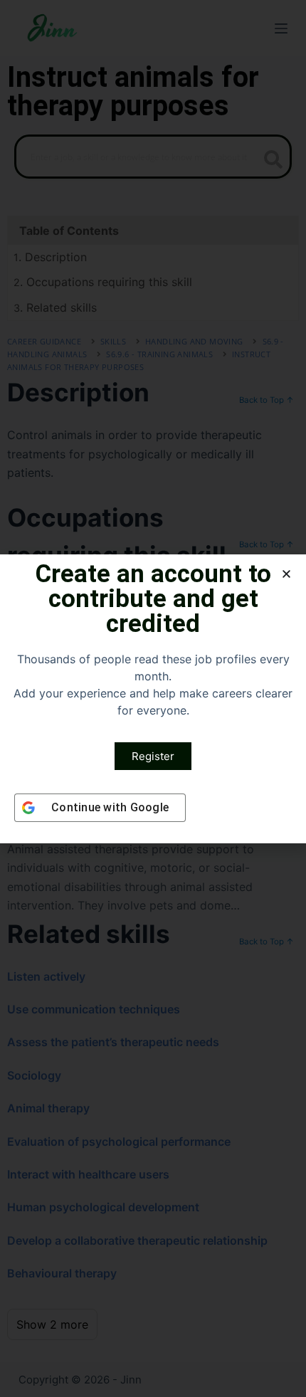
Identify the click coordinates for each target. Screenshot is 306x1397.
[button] (286, 574)
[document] (153, 698)
